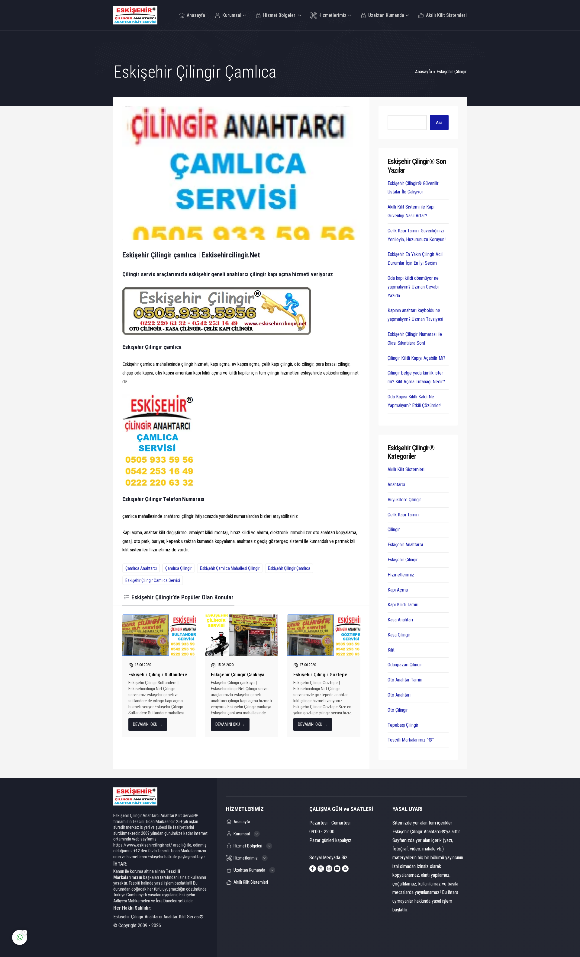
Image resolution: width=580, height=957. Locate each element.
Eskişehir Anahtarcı (405, 544)
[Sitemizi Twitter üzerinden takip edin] (320, 868)
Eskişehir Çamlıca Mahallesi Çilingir (229, 568)
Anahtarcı (396, 484)
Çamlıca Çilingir (178, 568)
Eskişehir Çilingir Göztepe (320, 674)
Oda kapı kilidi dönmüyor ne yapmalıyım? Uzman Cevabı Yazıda (413, 286)
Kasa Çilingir (399, 635)
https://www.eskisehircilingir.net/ (142, 845)
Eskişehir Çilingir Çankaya (237, 674)
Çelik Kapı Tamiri (403, 515)
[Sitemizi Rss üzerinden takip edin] (345, 868)
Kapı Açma (398, 590)
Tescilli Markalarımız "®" (411, 740)
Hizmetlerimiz (401, 575)
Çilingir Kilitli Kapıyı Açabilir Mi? (416, 358)
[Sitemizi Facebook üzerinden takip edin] (312, 868)
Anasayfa (423, 72)
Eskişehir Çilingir (452, 72)
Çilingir (394, 529)
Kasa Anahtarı (400, 620)
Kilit (391, 650)
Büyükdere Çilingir (404, 499)
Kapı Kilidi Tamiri (403, 605)
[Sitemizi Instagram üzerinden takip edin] (329, 868)
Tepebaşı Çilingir (403, 725)
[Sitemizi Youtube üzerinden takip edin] (337, 868)
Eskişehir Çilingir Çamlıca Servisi (152, 580)
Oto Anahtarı (399, 695)
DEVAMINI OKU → (148, 724)
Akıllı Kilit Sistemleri (406, 469)
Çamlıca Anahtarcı (141, 568)
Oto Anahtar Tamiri (405, 680)
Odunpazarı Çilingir (405, 665)
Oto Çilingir (398, 710)
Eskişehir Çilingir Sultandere (157, 674)
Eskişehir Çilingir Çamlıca (289, 568)
